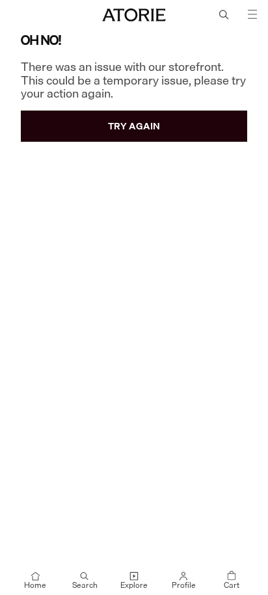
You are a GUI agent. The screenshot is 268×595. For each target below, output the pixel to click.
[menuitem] (35, 581)
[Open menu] (252, 14)
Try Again (134, 125)
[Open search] (224, 14)
